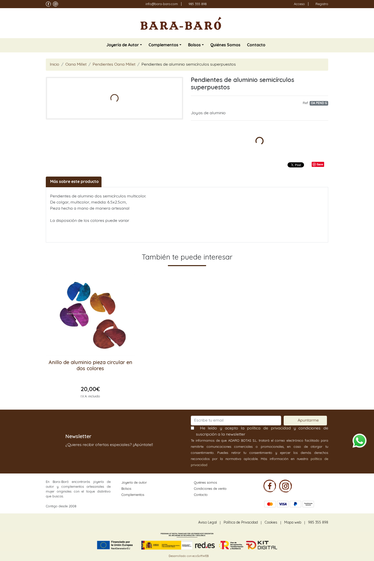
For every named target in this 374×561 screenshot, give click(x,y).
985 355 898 (198, 4)
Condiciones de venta (210, 489)
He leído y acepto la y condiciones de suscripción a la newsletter (262, 431)
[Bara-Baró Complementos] (181, 23)
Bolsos (126, 489)
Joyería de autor (134, 482)
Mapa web (292, 523)
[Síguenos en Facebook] (48, 4)
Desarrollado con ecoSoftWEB (188, 556)
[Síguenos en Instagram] (55, 4)
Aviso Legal (207, 523)
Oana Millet (76, 65)
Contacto (201, 495)
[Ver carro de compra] (326, 23)
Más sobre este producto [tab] (74, 182)
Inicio (54, 65)
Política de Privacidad (241, 523)
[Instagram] (285, 486)
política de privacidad (269, 428)
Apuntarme (308, 420)
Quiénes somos (205, 482)
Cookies (271, 523)
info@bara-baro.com (162, 4)
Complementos (132, 495)
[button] (124, 45)
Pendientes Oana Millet (114, 65)
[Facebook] (269, 486)
